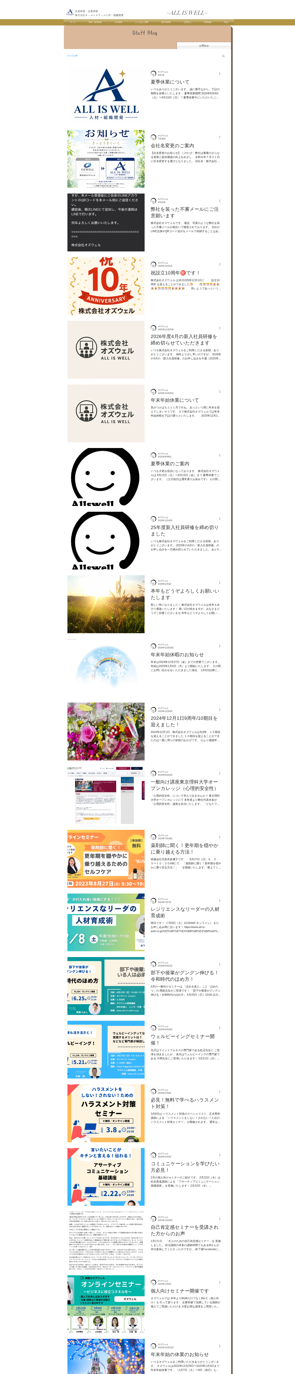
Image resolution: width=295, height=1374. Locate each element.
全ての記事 (72, 55)
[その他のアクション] (221, 73)
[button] (223, 56)
